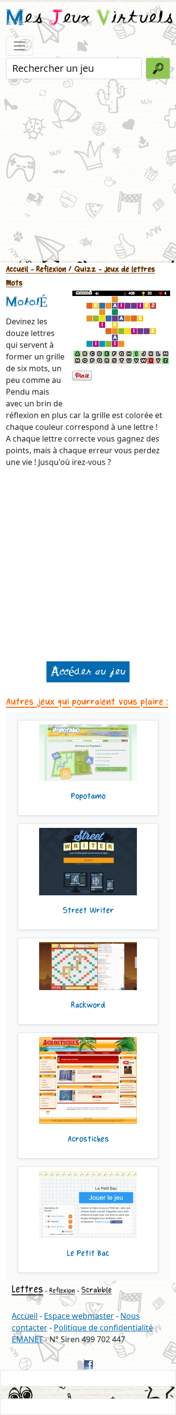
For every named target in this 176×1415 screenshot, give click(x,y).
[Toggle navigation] (19, 46)
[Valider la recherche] (158, 68)
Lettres (27, 1289)
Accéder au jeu (88, 671)
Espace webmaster (79, 1315)
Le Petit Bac (88, 1253)
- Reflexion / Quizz (62, 269)
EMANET (27, 1339)
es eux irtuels (90, 18)
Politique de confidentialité (103, 1327)
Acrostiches (88, 1139)
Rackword (88, 1005)
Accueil (17, 269)
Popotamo (88, 796)
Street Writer (88, 910)
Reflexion (62, 1291)
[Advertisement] (88, 169)
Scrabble (96, 1290)
